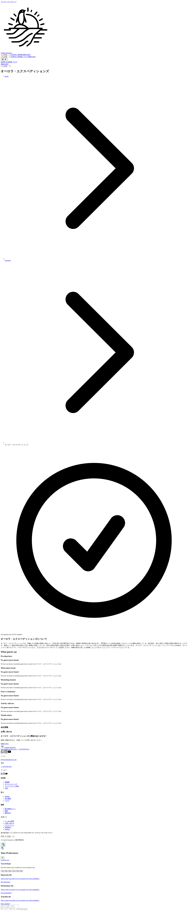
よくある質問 (9, 821)
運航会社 (8, 813)
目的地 (13, 55)
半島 (6, 788)
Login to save (5, 860)
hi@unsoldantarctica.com (9, 749)
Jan (14, 871)
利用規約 (8, 827)
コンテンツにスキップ (8, 2)
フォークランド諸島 (12, 786)
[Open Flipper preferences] (3, 845)
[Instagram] (6, 753)
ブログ (25, 57)
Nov (6, 871)
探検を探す (27, 55)
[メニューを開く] (4, 59)
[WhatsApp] (2, 753)
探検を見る (5, 744)
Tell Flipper (24, 909)
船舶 (6, 811)
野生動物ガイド (10, 809)
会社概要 (8, 798)
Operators (8, 260)
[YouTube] (9, 753)
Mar (21, 871)
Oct (3, 871)
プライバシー (9, 825)
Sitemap (7, 829)
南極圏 (7, 782)
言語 (2, 836)
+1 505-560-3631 (23, 749)
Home (7, 76)
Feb (17, 871)
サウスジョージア (11, 784)
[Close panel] (2, 857)
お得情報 (19, 55)
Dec (10, 871)
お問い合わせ (9, 823)
